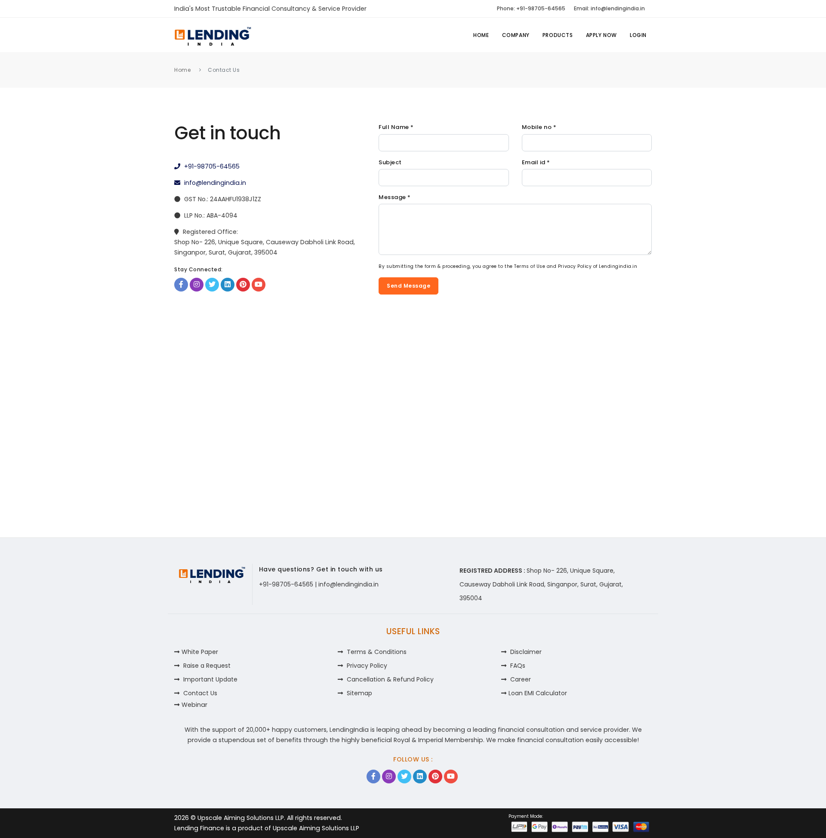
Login (638, 35)
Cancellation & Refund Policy (389, 679)
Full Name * (396, 127)
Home (481, 35)
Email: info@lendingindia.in (609, 8)
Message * (395, 197)
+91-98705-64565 (211, 166)
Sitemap (358, 693)
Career (520, 679)
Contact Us (199, 693)
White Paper (200, 652)
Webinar (194, 704)
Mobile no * (539, 127)
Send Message (408, 285)
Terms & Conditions (376, 652)
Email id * (536, 162)
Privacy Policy (575, 266)
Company (516, 35)
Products (557, 35)
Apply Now (601, 35)
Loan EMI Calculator (538, 693)
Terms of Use (529, 266)
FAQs (517, 665)
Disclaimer (525, 652)
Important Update (209, 679)
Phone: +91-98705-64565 (531, 8)
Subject (390, 162)
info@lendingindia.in (214, 182)
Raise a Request (206, 665)
